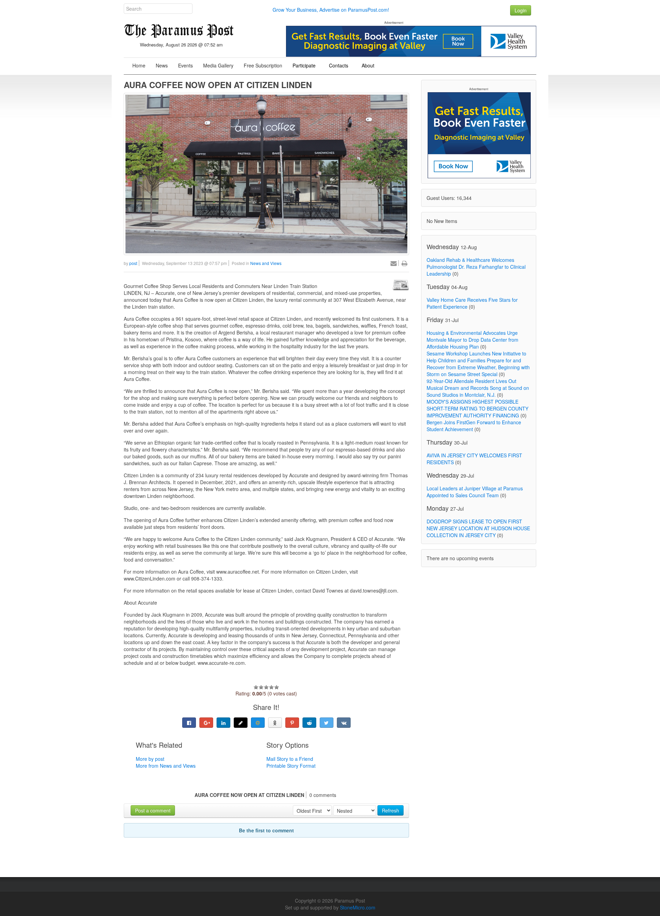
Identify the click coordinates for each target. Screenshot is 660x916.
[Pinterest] (292, 722)
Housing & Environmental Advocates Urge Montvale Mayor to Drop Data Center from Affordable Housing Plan (472, 339)
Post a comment (152, 810)
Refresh (390, 810)
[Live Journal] (241, 722)
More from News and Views (166, 765)
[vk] (344, 722)
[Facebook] (189, 722)
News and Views (266, 263)
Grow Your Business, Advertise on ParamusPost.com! (331, 9)
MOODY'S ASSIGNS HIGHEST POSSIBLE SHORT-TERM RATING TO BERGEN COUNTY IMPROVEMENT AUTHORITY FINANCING (477, 408)
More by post (150, 758)
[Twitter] (326, 722)
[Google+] (206, 722)
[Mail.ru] (258, 722)
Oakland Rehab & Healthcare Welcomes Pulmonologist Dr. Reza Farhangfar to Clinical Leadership (476, 266)
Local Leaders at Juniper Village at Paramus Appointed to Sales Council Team (475, 492)
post (133, 263)
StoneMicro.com (357, 907)
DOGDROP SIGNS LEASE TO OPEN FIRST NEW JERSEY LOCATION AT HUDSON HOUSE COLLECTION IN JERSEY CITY (478, 528)
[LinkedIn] (223, 722)
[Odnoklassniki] (275, 722)
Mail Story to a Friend (289, 758)
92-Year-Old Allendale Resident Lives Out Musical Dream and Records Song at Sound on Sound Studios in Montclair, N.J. (478, 387)
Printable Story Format (291, 765)
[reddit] (309, 722)
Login (521, 10)
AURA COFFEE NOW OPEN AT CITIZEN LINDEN (218, 84)
